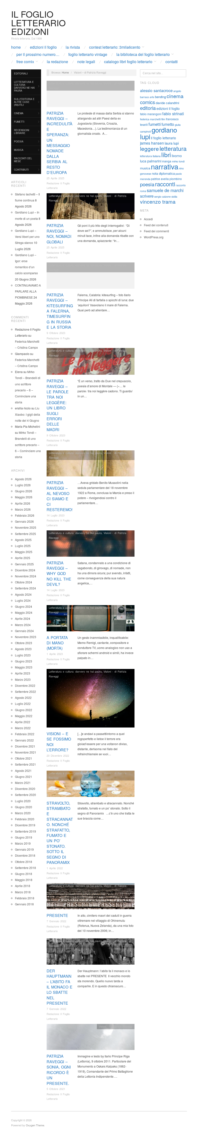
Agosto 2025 (23, 540)
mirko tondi (178, 161)
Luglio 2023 (23, 655)
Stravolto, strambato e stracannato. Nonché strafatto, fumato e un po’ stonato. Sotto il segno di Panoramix (60, 832)
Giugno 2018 (23, 874)
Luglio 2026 (23, 485)
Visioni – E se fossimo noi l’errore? (59, 742)
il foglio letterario (163, 137)
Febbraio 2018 (24, 898)
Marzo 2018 (23, 892)
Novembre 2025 (25, 527)
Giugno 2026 (23, 491)
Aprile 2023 (22, 673)
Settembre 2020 (25, 795)
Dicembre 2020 (25, 789)
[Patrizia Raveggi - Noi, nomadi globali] (90, 208)
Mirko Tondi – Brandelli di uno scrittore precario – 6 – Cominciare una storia (28, 444)
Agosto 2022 (23, 697)
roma (143, 191)
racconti (165, 184)
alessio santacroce (156, 90)
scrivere (147, 196)
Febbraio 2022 (24, 734)
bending (160, 96)
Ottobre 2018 (23, 862)
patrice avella (160, 179)
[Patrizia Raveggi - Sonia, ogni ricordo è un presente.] (90, 1038)
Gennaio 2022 (24, 740)
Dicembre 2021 (25, 746)
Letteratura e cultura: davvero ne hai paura (24, 86)
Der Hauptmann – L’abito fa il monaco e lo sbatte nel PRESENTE (59, 987)
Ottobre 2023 (23, 643)
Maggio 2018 (23, 880)
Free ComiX (25, 62)
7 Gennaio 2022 (56, 921)
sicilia (174, 196)
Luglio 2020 (23, 801)
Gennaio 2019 (24, 849)
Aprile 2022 (22, 722)
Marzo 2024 (23, 625)
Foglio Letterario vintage (87, 54)
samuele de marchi (165, 190)
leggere (149, 148)
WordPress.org (153, 237)
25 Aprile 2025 (55, 178)
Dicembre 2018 (25, 855)
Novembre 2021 (25, 752)
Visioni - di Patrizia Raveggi (115, 1026)
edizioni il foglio (168, 108)
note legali (86, 62)
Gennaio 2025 (24, 564)
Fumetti (19, 121)
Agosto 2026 (23, 479)
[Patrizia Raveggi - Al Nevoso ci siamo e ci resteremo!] (90, 465)
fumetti (154, 124)
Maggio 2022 (23, 716)
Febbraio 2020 (24, 819)
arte (152, 97)
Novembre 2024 (25, 576)
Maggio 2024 (23, 612)
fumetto (168, 124)
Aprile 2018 (22, 886)
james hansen (152, 143)
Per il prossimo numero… (37, 54)
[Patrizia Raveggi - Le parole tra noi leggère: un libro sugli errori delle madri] (90, 363)
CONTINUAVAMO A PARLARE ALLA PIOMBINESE (28, 291)
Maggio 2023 (23, 667)
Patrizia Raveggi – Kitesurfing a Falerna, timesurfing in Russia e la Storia (60, 311)
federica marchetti (150, 119)
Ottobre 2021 (23, 758)
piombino (176, 179)
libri (166, 154)
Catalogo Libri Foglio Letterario (128, 62)
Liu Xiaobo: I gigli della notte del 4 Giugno (27, 414)
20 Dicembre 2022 (58, 755)
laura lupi (172, 143)
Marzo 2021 (23, 783)
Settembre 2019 (25, 831)
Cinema (18, 113)
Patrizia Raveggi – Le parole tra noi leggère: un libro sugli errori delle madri (58, 405)
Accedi (148, 219)
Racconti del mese (23, 160)
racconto (181, 185)
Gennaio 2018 (24, 904)
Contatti (171, 62)
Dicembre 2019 (25, 825)
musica (145, 168)
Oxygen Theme (35, 1125)
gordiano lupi (158, 133)
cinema (175, 96)
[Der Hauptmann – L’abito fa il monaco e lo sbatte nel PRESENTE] (90, 953)
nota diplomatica (163, 173)
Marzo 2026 (23, 509)
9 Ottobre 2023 (56, 333)
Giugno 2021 (23, 776)
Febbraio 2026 (24, 515)
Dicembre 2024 (25, 570)
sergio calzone (162, 196)
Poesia (18, 141)
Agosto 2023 (23, 649)
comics (147, 102)
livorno (177, 155)
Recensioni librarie (21, 131)
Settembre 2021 (25, 764)
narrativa (164, 166)
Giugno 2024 (23, 606)
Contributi (21, 169)
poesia (147, 184)
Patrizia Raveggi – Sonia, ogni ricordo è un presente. (59, 1069)
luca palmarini (150, 161)
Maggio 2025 (23, 552)
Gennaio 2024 (24, 631)
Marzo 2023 (23, 679)
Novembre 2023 (25, 637)
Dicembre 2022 (25, 685)
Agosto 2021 (23, 770)
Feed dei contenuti (156, 225)
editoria (148, 107)
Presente (57, 915)
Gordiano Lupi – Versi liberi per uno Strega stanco (27, 236)
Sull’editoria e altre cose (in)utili (24, 102)
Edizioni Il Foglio (43, 47)
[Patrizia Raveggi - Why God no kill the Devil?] (90, 545)
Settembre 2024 (25, 588)
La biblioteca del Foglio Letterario (143, 54)
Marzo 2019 (23, 843)
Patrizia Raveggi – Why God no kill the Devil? (59, 573)
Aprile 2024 (22, 618)
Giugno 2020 (23, 807)
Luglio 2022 (23, 703)
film (163, 119)
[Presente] (90, 897)
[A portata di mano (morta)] (90, 619)
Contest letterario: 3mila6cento (114, 47)
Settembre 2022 (25, 691)
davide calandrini (167, 102)
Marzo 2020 (23, 813)
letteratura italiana (150, 156)
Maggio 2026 (23, 497)
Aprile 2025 (22, 558)
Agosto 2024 (23, 594)
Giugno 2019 (23, 837)
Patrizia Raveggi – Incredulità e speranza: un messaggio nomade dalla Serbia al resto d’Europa (59, 142)
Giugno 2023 (23, 661)
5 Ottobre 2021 (56, 1089)
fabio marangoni (151, 114)
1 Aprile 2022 (55, 868)
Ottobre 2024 (23, 582)
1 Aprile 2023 (55, 654)
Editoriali (21, 73)
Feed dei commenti (156, 231)
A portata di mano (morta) (57, 643)
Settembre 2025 (25, 534)
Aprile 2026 (22, 503)
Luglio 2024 (23, 600)
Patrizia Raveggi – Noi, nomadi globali (59, 233)
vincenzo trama (158, 201)
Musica (18, 150)
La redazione (57, 62)
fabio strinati (173, 113)
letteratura (173, 148)
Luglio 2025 (23, 546)
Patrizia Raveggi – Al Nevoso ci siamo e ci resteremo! (59, 496)
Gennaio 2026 (24, 521)
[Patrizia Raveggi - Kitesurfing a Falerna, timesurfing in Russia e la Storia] (90, 277)
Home (16, 47)
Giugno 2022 (23, 710)
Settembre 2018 (25, 868)
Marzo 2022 (23, 728)
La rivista (73, 47)
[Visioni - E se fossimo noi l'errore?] (90, 699)
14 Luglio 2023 (55, 515)
